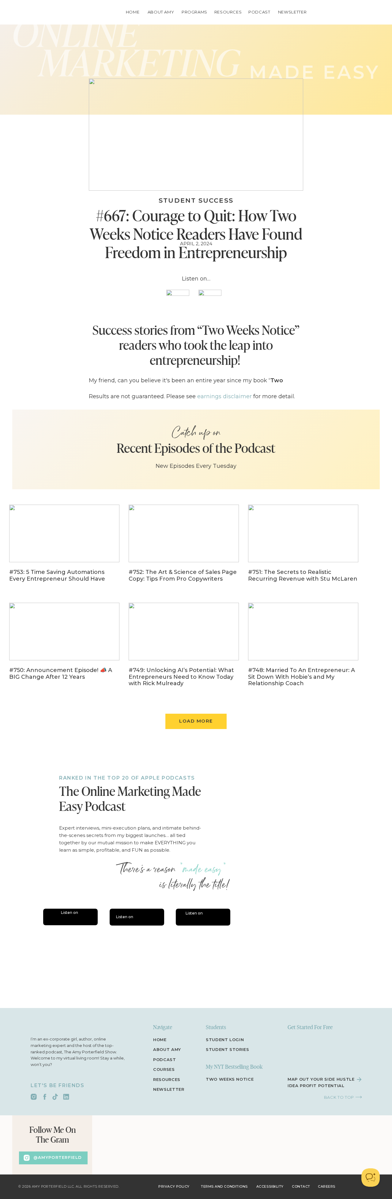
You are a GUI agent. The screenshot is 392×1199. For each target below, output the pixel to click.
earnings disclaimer (224, 396)
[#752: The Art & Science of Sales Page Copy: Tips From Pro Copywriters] (184, 547)
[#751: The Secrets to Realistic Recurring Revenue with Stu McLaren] (303, 547)
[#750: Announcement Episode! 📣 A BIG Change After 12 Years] (64, 646)
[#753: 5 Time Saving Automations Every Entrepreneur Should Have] (64, 547)
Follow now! (147, 737)
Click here (122, 688)
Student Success (196, 200)
